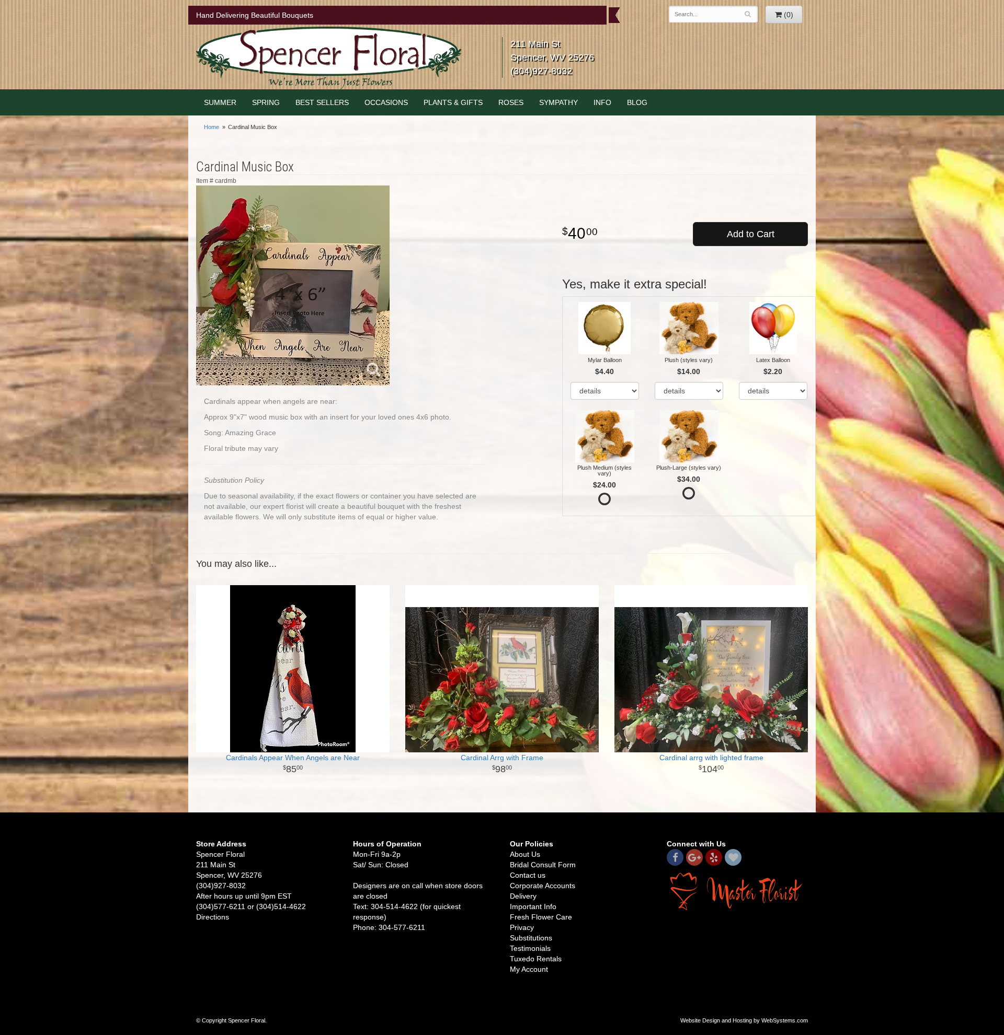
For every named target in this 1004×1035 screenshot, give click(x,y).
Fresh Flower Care (541, 917)
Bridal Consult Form (543, 864)
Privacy (522, 927)
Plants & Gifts (453, 102)
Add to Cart (750, 234)
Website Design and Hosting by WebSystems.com (744, 1020)
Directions (212, 917)
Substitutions (531, 938)
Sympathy (558, 102)
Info (602, 102)
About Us (525, 854)
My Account (529, 969)
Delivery (523, 896)
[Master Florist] (737, 891)
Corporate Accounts (542, 885)
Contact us (527, 875)
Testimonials (530, 948)
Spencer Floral (328, 58)
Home (211, 127)
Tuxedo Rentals (536, 959)
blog (637, 102)
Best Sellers (322, 102)
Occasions (386, 102)
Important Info (533, 906)
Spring (266, 102)
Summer (220, 102)
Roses (510, 102)
